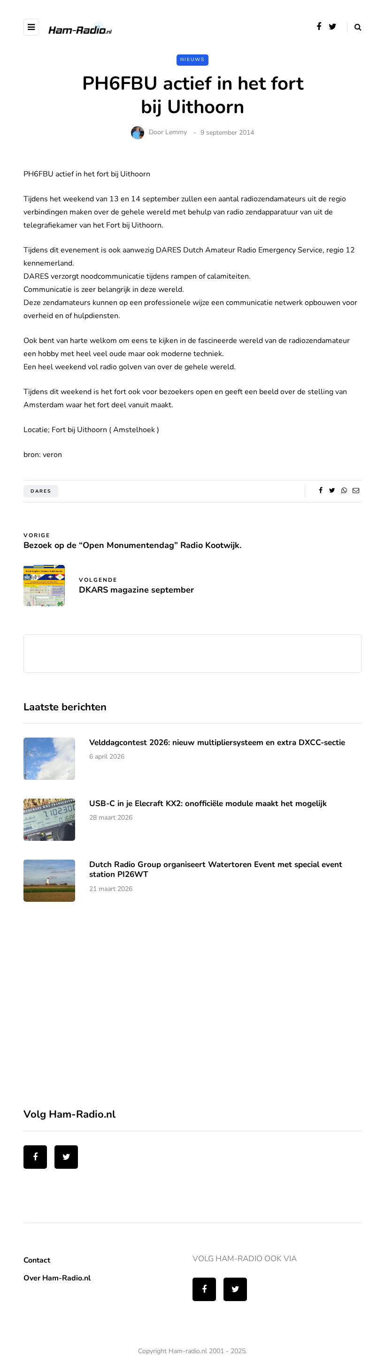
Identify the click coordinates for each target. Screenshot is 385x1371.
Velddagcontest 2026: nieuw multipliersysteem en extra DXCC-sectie (217, 742)
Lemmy (176, 132)
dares (41, 491)
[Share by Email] (356, 490)
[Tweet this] (332, 490)
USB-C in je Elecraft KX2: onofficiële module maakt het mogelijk (208, 803)
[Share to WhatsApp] (344, 490)
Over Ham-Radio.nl (57, 1278)
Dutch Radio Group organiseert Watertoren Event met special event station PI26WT (215, 869)
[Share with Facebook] (320, 490)
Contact (36, 1260)
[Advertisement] (93, 1010)
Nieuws (192, 59)
